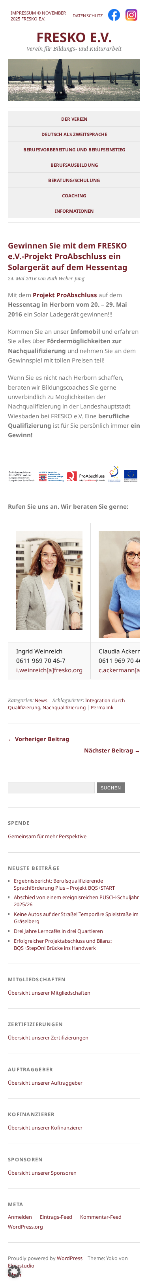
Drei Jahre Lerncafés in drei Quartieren (58, 931)
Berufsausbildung (74, 165)
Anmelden (20, 1216)
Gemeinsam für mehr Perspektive (47, 836)
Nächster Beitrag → (112, 750)
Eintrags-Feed (56, 1216)
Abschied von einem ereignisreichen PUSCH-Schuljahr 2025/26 (76, 901)
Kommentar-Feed (101, 1216)
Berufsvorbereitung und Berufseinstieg (74, 150)
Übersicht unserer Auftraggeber (45, 1082)
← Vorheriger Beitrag (38, 739)
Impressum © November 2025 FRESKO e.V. (38, 16)
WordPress (69, 1258)
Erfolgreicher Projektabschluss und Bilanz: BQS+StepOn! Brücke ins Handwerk (63, 944)
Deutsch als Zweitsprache (74, 134)
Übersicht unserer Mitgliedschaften (49, 992)
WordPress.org (25, 1226)
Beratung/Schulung (74, 180)
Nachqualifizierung (64, 707)
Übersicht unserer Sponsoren (42, 1172)
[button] (14, 1272)
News (41, 700)
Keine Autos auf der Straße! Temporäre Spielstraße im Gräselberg (76, 918)
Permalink (102, 707)
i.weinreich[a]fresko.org (49, 670)
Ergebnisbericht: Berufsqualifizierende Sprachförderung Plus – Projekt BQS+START (64, 884)
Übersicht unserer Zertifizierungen (48, 1037)
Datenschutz (88, 15)
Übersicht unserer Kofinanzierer (45, 1127)
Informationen (74, 211)
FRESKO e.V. (74, 37)
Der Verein (74, 119)
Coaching (74, 196)
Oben (14, 1274)
